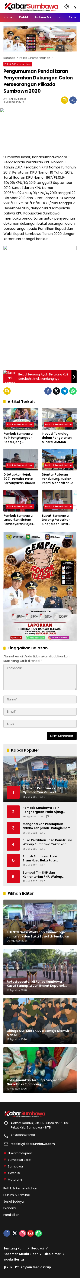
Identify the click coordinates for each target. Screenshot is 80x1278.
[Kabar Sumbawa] (31, 6)
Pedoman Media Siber (20, 1254)
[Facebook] (48, 391)
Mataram (15, 1179)
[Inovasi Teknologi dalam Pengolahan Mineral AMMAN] (59, 419)
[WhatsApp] (73, 391)
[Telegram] (64, 391)
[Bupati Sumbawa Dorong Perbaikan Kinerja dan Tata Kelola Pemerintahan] (59, 501)
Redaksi (37, 1248)
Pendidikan (11, 1215)
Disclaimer (52, 1254)
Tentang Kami (14, 1248)
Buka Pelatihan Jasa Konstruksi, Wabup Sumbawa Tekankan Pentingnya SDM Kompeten (48, 842)
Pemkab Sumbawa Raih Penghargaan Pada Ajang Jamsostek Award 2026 (18, 438)
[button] (66, 6)
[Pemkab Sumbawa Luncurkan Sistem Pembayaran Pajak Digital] (20, 501)
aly (5, 99)
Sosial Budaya (13, 1201)
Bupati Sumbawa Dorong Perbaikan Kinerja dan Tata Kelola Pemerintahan (58, 520)
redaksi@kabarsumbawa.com (33, 1144)
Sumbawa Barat (20, 1160)
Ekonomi (9, 1208)
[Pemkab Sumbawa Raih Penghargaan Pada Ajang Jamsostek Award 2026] (20, 419)
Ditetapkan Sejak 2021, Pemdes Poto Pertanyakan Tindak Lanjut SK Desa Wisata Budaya (19, 479)
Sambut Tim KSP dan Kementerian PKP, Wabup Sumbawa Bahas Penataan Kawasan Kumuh (44, 875)
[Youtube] (30, 1233)
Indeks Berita (13, 1259)
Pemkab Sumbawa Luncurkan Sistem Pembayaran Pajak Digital (18, 520)
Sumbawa (15, 1166)
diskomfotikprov (20, 1153)
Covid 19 (14, 1173)
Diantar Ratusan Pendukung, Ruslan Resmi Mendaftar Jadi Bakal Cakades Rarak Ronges (59, 479)
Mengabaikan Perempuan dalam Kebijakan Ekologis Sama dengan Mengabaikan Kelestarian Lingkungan (48, 826)
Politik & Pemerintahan (17, 64)
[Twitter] (56, 391)
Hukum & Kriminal (16, 1195)
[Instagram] (22, 1233)
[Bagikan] (73, 100)
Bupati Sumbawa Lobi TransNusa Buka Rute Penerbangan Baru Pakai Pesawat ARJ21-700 (42, 858)
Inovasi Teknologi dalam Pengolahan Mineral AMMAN (57, 438)
